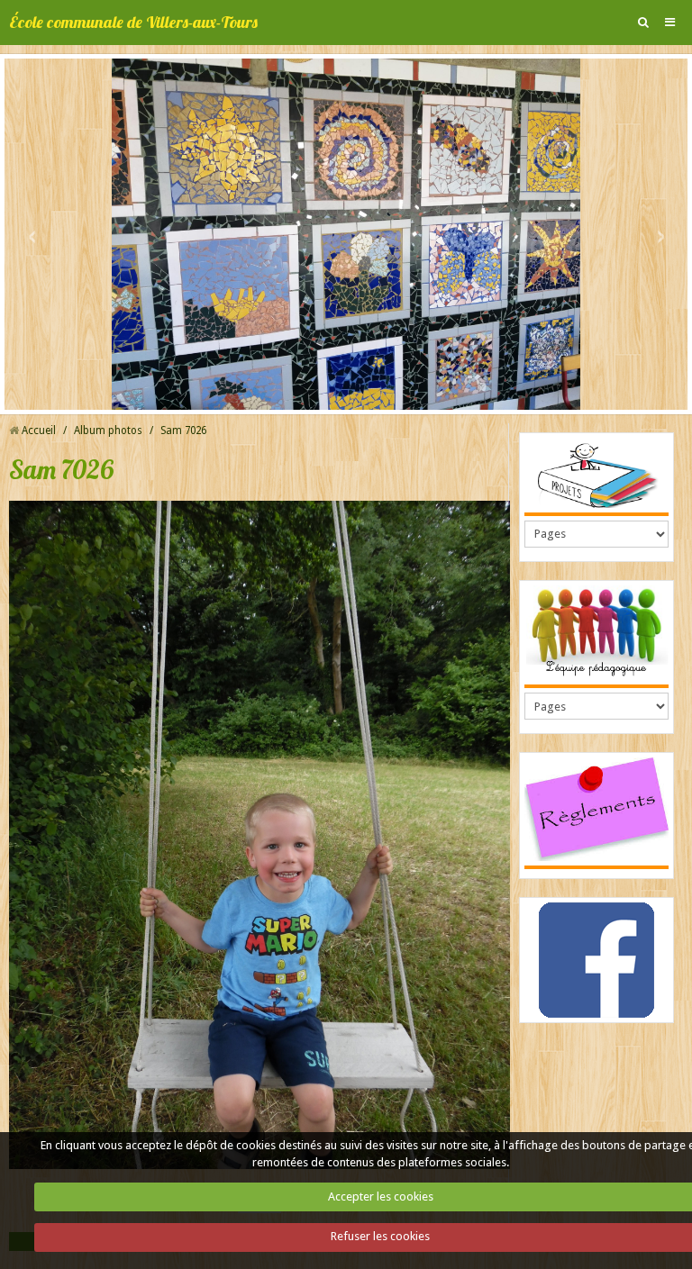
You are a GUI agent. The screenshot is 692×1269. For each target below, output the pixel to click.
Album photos (108, 430)
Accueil (39, 430)
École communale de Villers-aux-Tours (133, 22)
